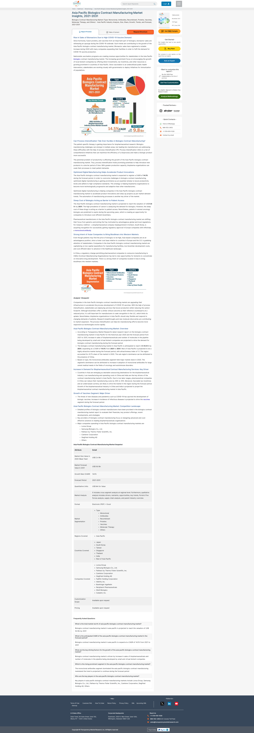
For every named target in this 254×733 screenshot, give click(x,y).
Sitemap (74, 705)
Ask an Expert (169, 61)
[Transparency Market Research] (77, 4)
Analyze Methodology (169, 96)
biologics (77, 59)
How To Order (99, 703)
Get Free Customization (169, 83)
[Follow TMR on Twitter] (162, 703)
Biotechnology (88, 9)
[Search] (154, 3)
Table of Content (113, 32)
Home (73, 9)
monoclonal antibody (83, 230)
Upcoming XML (141, 703)
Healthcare (80, 9)
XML (133, 703)
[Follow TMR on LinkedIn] (169, 703)
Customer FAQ (87, 703)
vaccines (146, 399)
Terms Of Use (74, 703)
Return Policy (111, 703)
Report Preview (86, 31)
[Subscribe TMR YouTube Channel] (176, 703)
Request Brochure (140, 32)
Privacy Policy (123, 703)
